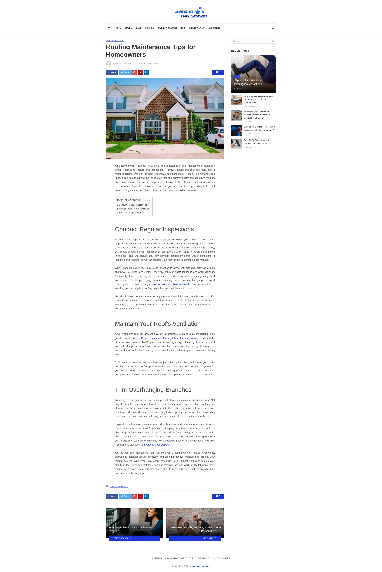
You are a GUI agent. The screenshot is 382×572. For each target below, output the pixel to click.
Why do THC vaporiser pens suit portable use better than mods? (259, 128)
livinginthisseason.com (199, 566)
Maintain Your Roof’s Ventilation (134, 208)
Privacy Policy (206, 558)
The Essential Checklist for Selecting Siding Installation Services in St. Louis (257, 114)
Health (138, 28)
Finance (149, 28)
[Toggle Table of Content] (146, 200)
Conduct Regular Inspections (133, 205)
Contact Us (159, 558)
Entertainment (197, 28)
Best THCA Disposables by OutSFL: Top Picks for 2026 (257, 142)
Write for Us (188, 558)
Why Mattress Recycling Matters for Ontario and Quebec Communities (259, 99)
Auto (118, 28)
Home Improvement (167, 28)
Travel (128, 28)
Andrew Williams (123, 63)
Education (214, 28)
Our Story (173, 558)
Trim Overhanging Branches (132, 212)
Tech (183, 28)
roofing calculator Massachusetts (171, 284)
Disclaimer (223, 558)
